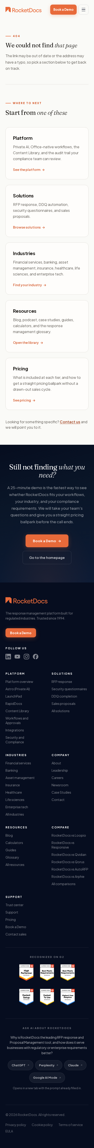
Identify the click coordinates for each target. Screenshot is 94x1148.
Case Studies (61, 792)
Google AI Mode (45, 1077)
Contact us (70, 421)
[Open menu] (83, 10)
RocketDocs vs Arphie (68, 876)
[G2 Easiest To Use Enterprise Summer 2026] (47, 997)
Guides (10, 850)
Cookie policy (42, 1125)
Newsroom (60, 785)
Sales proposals (64, 703)
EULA (9, 1131)
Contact (58, 800)
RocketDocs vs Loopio (69, 835)
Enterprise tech (16, 807)
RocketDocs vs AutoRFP (70, 869)
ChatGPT (19, 1065)
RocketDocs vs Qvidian (69, 854)
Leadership (60, 770)
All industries (14, 814)
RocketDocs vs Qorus (68, 862)
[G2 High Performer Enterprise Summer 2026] (26, 972)
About (56, 763)
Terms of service (70, 1125)
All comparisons (64, 884)
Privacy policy (15, 1125)
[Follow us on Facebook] (35, 656)
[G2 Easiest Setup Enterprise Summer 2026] (26, 997)
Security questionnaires (69, 689)
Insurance (12, 785)
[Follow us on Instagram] (26, 656)
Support (11, 912)
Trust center (14, 905)
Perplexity (47, 1065)
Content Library (17, 711)
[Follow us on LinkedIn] (8, 656)
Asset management (20, 778)
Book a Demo (63, 9)
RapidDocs (13, 703)
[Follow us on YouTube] (17, 656)
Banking (11, 770)
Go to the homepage (47, 557)
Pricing (10, 919)
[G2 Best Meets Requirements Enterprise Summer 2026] (47, 972)
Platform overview (19, 681)
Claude (73, 1065)
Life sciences (14, 800)
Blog (9, 835)
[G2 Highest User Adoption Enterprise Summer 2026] (67, 997)
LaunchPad (13, 696)
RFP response (62, 681)
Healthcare (13, 792)
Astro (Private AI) (17, 689)
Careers (57, 778)
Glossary (12, 857)
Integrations (14, 730)
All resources (14, 864)
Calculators (14, 843)
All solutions (61, 711)
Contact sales (15, 934)
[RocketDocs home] (23, 9)
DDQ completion (64, 696)
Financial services (18, 763)
